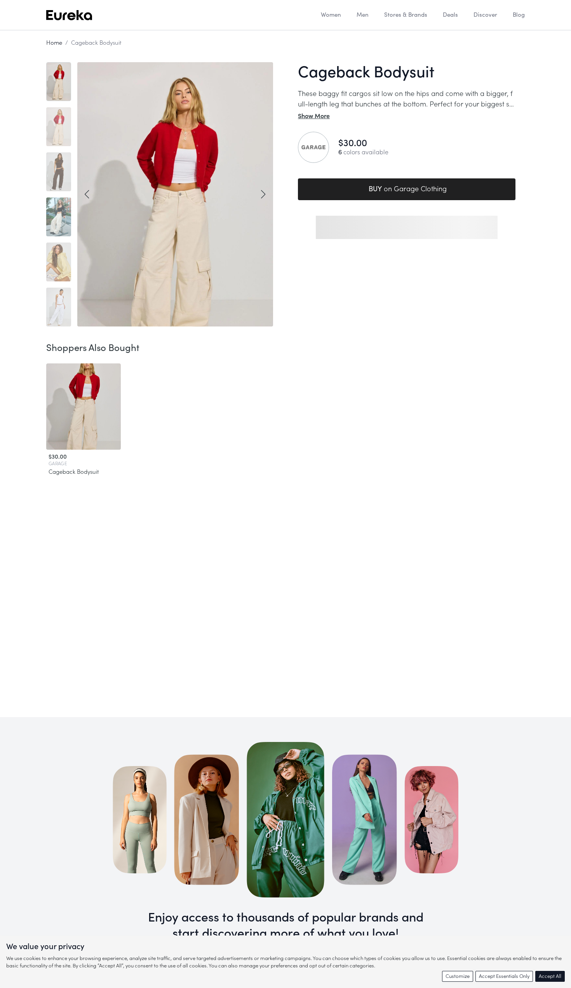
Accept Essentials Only (504, 976)
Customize (458, 976)
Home (54, 43)
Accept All (550, 976)
